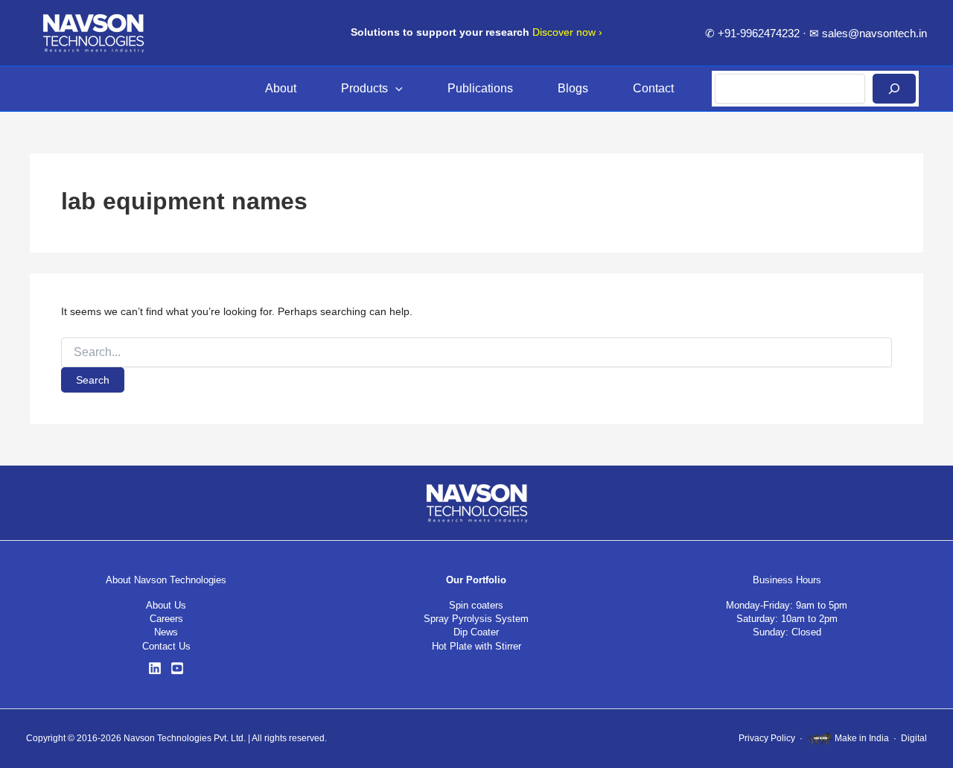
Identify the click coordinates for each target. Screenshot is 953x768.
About (280, 88)
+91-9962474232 (759, 33)
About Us (166, 605)
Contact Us (166, 646)
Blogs (573, 88)
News (166, 632)
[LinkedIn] (155, 668)
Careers (166, 618)
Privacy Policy (767, 738)
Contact (653, 88)
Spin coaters (476, 605)
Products (364, 88)
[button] (395, 88)
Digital (914, 738)
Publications (480, 88)
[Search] (894, 89)
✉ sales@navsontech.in (868, 33)
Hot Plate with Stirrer (476, 646)
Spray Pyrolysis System (476, 618)
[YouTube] (177, 668)
